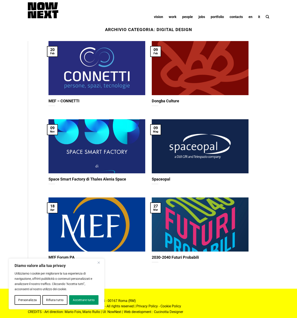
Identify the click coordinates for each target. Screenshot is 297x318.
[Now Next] (43, 10)
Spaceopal (161, 179)
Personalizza (27, 300)
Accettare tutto (84, 300)
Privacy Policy (147, 306)
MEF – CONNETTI (63, 101)
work (173, 17)
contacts (236, 17)
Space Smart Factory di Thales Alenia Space (87, 179)
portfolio (217, 17)
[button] (267, 17)
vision (158, 17)
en (250, 17)
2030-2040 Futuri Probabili (175, 257)
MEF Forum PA (61, 257)
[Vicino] (98, 263)
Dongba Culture (165, 101)
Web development (137, 312)
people (187, 17)
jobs (202, 17)
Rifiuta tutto (54, 300)
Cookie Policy (170, 306)
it (259, 17)
